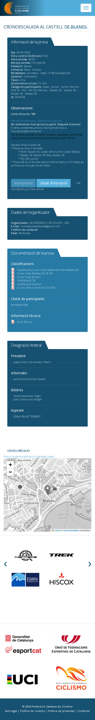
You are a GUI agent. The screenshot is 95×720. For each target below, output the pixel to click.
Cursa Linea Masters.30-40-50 (35, 273)
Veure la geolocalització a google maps (29, 456)
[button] (48, 490)
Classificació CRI (26, 280)
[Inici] (20, 8)
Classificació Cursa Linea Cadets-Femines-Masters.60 (48, 270)
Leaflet (57, 530)
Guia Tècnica (24, 322)
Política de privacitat (61, 711)
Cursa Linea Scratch (29, 277)
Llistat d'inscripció (53, 183)
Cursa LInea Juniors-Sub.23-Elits (36, 287)
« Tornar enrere (77, 27)
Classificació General (29, 284)
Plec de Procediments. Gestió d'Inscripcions (36, 121)
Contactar (83, 711)
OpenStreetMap (71, 530)
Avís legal (11, 711)
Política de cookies (32, 711)
